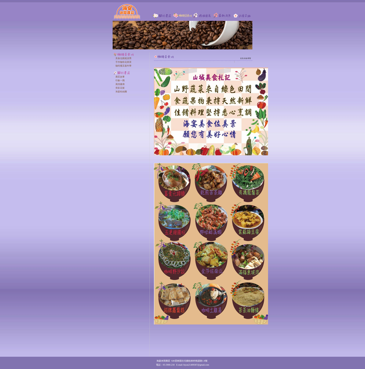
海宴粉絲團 (121, 91)
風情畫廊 (120, 84)
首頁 (242, 58)
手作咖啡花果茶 (123, 62)
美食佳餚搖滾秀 (123, 58)
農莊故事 (120, 77)
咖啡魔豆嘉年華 (123, 66)
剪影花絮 (120, 88)
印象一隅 (120, 80)
